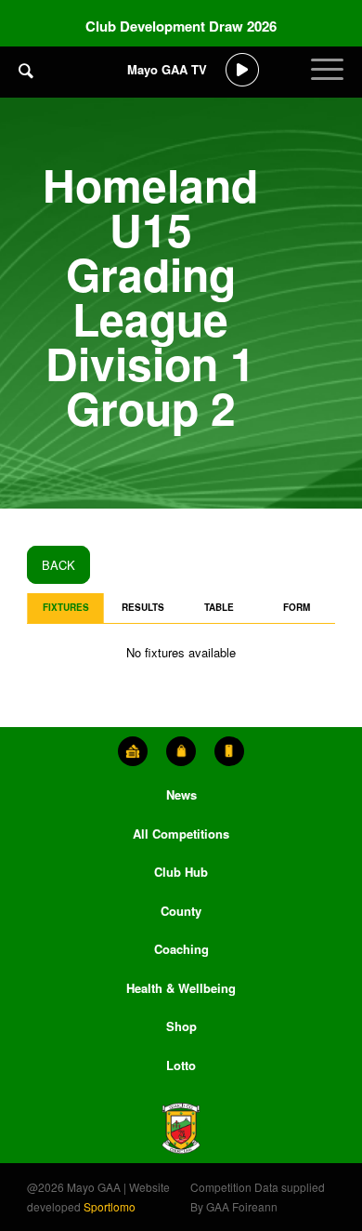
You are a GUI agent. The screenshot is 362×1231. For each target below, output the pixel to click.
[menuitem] (26, 83)
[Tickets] (133, 751)
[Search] (26, 69)
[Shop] (181, 751)
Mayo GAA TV (167, 69)
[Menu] (327, 83)
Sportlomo (110, 1206)
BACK (58, 565)
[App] (229, 751)
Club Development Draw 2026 (181, 26)
